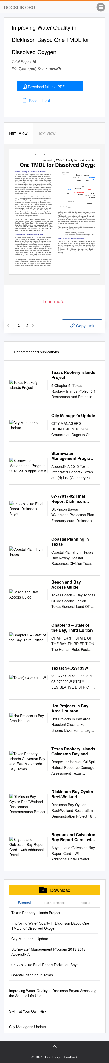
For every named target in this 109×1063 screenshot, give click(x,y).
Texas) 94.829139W (69, 668)
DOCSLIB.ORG (19, 7)
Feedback (71, 1057)
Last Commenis (54, 902)
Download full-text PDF (46, 86)
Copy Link (84, 326)
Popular (85, 902)
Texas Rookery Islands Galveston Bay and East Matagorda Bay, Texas (73, 751)
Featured (24, 902)
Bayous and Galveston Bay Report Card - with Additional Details (73, 837)
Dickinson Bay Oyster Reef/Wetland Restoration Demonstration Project (73, 794)
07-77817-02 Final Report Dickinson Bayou (68, 499)
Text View (47, 133)
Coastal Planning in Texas (70, 542)
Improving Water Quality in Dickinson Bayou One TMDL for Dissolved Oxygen (50, 926)
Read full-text (39, 100)
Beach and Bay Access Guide (66, 584)
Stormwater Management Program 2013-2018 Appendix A (73, 456)
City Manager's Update (73, 415)
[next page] (33, 325)
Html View (18, 133)
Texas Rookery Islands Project (73, 375)
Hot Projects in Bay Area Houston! (69, 708)
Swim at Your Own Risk (27, 1011)
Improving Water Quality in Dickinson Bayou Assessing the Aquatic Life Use (52, 993)
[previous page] (8, 325)
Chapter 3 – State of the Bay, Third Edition (72, 628)
